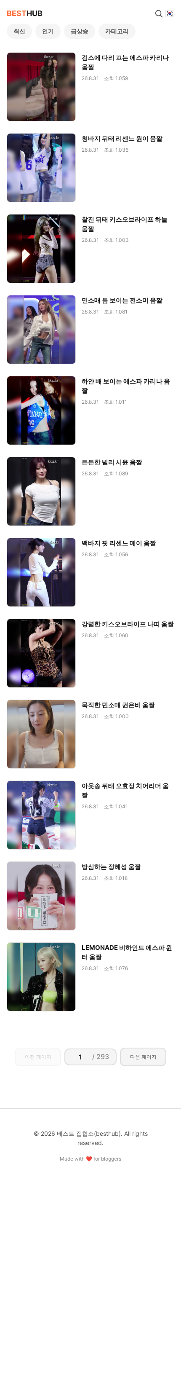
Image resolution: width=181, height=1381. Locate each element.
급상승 (79, 31)
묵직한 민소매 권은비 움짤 (118, 705)
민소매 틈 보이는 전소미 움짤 (122, 300)
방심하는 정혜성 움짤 (111, 867)
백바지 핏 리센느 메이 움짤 (119, 543)
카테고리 (117, 31)
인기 (48, 31)
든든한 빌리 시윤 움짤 (112, 462)
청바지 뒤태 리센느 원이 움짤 (122, 138)
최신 (19, 31)
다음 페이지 (143, 1057)
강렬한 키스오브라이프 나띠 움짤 (128, 624)
